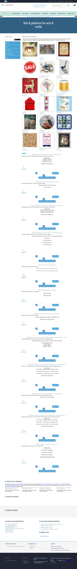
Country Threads (46, 484)
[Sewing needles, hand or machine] (47, 140)
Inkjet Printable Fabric (60, 112)
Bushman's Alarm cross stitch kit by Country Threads (33, 183)
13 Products (42, 132)
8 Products (41, 59)
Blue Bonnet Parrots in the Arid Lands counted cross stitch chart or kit (37, 156)
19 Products (24, 59)
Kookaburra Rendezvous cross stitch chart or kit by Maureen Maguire (37, 339)
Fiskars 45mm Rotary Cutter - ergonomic (30, 291)
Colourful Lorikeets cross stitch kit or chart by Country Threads (36, 234)
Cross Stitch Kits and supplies (44, 75)
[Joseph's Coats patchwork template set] (47, 313)
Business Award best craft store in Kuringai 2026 (41, 562)
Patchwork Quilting (60, 130)
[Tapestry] (64, 140)
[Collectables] (47, 49)
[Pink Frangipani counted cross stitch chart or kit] (47, 444)
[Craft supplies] (64, 49)
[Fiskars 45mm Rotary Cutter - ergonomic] (47, 289)
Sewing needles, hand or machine (45, 148)
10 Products (42, 150)
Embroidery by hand (42, 94)
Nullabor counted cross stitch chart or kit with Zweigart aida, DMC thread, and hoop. (40, 416)
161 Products (59, 77)
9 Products (24, 95)
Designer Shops (59, 75)
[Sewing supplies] (30, 140)
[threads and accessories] (64, 85)
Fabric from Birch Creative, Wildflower (29, 266)
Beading (23, 57)
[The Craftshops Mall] (7, 4)
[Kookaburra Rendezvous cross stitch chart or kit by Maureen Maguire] (47, 337)
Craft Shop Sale (24, 75)
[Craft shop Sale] (30, 67)
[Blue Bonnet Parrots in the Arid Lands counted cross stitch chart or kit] (47, 154)
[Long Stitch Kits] (47, 121)
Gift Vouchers (24, 112)
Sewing (23, 148)
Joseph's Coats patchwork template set (30, 315)
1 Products (24, 113)
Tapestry (58, 148)
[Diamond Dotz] (30, 85)
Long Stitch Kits (42, 130)
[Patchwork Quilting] (64, 121)
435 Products (42, 77)
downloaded (13, 486)
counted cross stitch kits (16, 484)
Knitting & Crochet (25, 130)
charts (24, 484)
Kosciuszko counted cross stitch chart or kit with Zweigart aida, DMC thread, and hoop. (41, 366)
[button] (6, 13)
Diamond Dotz (24, 94)
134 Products (59, 150)
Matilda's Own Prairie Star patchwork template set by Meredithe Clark (36, 395)
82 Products (59, 95)
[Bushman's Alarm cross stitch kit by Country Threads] (47, 181)
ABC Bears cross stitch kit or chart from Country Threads (29, 491)
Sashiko (31, 548)
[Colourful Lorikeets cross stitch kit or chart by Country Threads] (47, 232)
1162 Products (42, 95)
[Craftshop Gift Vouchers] (30, 103)
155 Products (25, 150)
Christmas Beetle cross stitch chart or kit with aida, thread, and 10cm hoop (38, 207)
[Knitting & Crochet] (30, 121)
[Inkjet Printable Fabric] (64, 103)
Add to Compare (51, 177)
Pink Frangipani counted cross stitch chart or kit (32, 446)
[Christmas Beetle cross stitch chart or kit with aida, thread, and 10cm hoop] (47, 205)
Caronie (52, 484)
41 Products (42, 113)
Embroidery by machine (60, 94)
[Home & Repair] (47, 103)
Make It (58, 484)
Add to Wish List (42, 177)
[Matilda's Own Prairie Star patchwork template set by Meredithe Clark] (47, 393)
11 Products (59, 113)
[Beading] (30, 49)
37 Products (24, 132)
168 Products (25, 77)
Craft (57, 57)
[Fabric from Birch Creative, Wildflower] (47, 264)
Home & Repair (41, 112)
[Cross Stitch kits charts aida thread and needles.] (47, 67)
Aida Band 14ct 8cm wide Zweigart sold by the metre (46, 491)
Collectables (41, 57)
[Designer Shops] (64, 67)
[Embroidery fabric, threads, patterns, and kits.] (47, 85)
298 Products (59, 132)
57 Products (59, 59)
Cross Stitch (32, 546)
